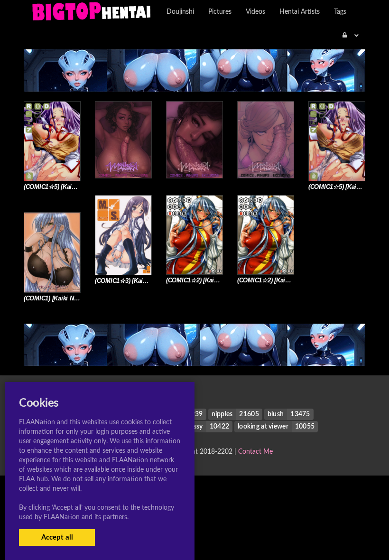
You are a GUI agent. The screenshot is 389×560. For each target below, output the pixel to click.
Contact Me (255, 451)
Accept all (57, 537)
